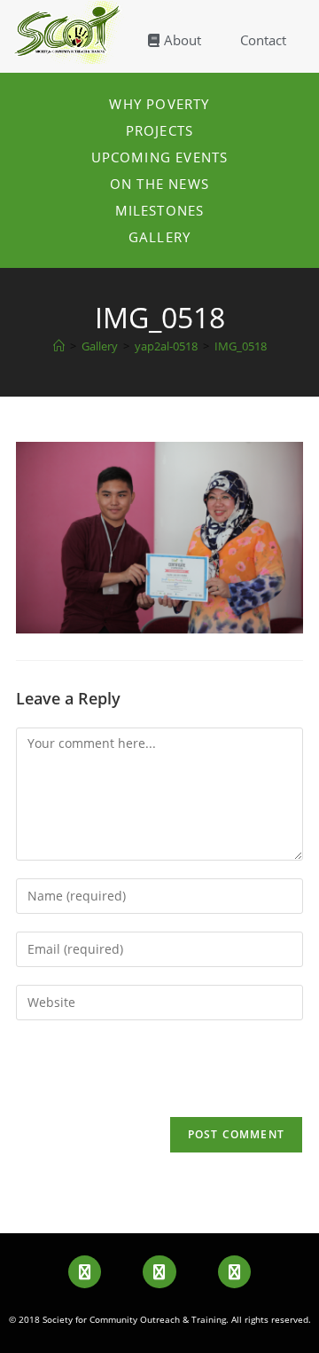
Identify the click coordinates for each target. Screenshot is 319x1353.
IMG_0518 (240, 346)
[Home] (59, 346)
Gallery (159, 237)
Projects (160, 130)
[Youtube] (159, 1271)
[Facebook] (84, 1271)
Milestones (160, 210)
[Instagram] (234, 1271)
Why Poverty (159, 104)
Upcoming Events (160, 157)
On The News (159, 184)
